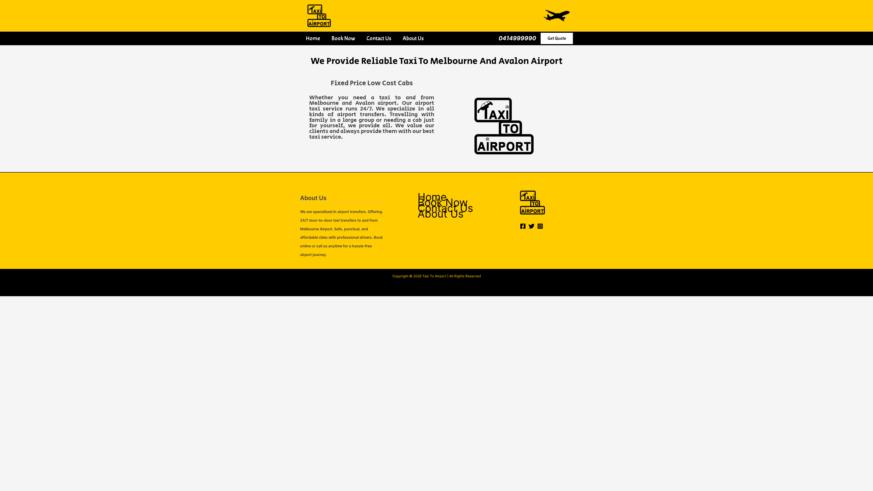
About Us (413, 38)
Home (313, 38)
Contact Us (378, 38)
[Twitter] (531, 226)
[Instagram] (540, 226)
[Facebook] (523, 226)
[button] (557, 38)
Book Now (343, 38)
